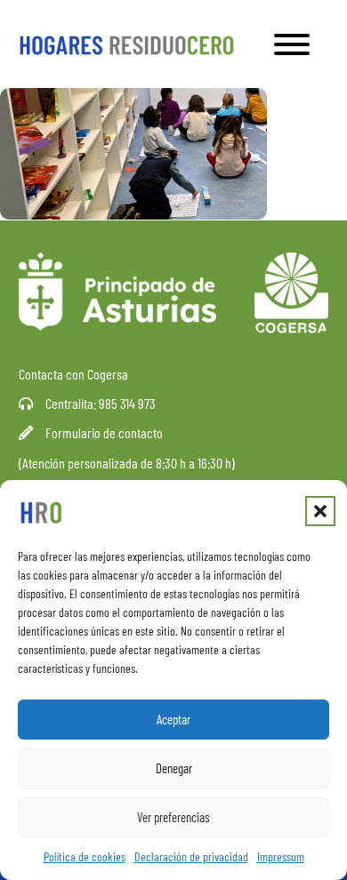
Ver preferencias (173, 817)
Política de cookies (84, 856)
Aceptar (173, 719)
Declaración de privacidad (191, 856)
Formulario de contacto (104, 432)
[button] (320, 511)
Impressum (280, 856)
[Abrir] (292, 44)
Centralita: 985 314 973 (100, 403)
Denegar (174, 768)
